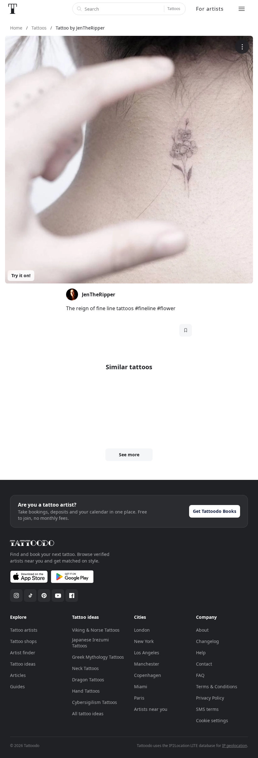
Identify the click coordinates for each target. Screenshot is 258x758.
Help (201, 653)
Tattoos (173, 8)
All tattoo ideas (88, 714)
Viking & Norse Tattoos (96, 630)
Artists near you (150, 709)
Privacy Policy (210, 698)
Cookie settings (212, 720)
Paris (139, 698)
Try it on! (21, 275)
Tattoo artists (23, 630)
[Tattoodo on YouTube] (58, 595)
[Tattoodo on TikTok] (30, 595)
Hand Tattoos (86, 691)
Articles (18, 675)
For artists (210, 8)
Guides (17, 686)
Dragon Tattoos (88, 680)
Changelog (207, 641)
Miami (140, 686)
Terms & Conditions (216, 686)
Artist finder (22, 653)
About (202, 630)
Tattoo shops (23, 641)
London (142, 630)
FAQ (200, 675)
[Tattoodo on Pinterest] (44, 595)
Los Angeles (146, 653)
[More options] (242, 47)
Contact (204, 664)
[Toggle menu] (241, 9)
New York (144, 641)
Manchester (146, 664)
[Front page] (12, 9)
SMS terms (207, 709)
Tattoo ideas (23, 664)
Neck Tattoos (85, 668)
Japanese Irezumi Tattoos (90, 643)
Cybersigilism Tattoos (94, 702)
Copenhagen (147, 675)
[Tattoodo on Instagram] (16, 595)
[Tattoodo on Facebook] (71, 595)
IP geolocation (234, 745)
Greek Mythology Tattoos (98, 657)
